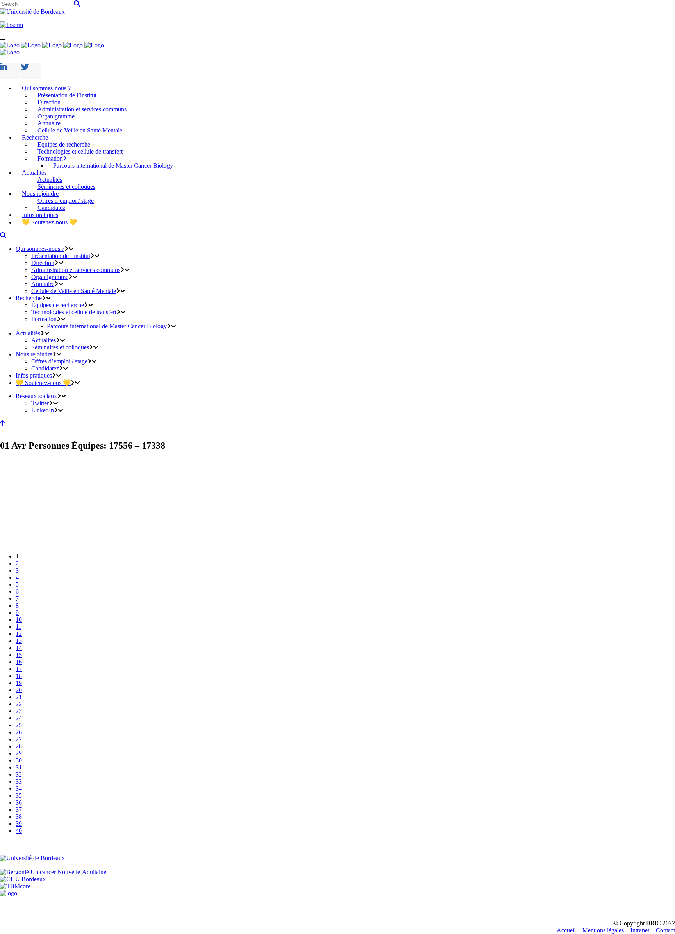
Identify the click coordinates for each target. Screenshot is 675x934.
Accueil (566, 930)
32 (19, 774)
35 (19, 795)
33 (19, 781)
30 (19, 760)
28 (19, 746)
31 (19, 767)
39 (19, 823)
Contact (665, 930)
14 (19, 647)
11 (18, 626)
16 (19, 661)
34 (19, 788)
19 (19, 683)
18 (19, 676)
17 (19, 669)
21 (19, 697)
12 (19, 633)
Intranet (639, 930)
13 (19, 640)
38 (19, 816)
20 (19, 690)
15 (19, 654)
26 (19, 732)
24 (19, 718)
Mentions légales (603, 930)
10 (19, 619)
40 (19, 830)
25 (19, 725)
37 (19, 809)
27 (19, 739)
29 (19, 753)
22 (19, 704)
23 (19, 711)
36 (19, 802)
